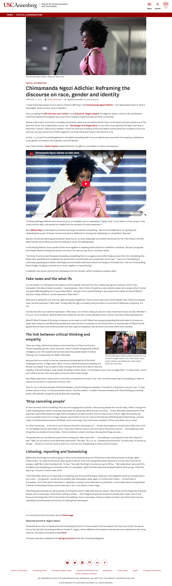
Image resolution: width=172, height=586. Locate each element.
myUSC (135, 571)
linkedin (82, 563)
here (64, 532)
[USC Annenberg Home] (36, 8)
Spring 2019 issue (66, 538)
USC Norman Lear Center (56, 113)
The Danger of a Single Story (83, 125)
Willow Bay (36, 230)
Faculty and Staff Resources (87, 571)
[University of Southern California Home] (165, 6)
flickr (97, 563)
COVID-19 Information (19, 571)
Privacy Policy (122, 571)
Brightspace (107, 571)
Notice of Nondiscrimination (86, 574)
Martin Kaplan (52, 146)
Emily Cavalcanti (54, 99)
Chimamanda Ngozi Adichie (99, 105)
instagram (90, 563)
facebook (105, 563)
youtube (67, 563)
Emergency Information (152, 571)
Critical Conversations (29, 15)
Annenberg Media (39, 571)
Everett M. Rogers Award (87, 113)
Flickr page (67, 515)
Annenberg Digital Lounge (61, 571)
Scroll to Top (162, 576)
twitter (75, 563)
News (10, 15)
